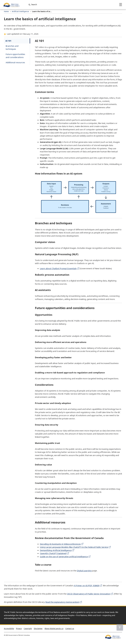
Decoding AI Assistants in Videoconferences (60, 544)
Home (6, 11)
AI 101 (8, 40)
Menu (120, 4)
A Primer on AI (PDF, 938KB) (86, 585)
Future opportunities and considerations (15, 56)
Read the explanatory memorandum (62, 602)
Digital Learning (84, 570)
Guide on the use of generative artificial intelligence (64, 556)
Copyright (28, 628)
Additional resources (15, 62)
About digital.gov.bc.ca (54, 628)
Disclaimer (38, 628)
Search (34, 4)
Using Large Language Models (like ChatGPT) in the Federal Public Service (74, 547)
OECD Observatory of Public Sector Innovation (88, 593)
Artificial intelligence (20, 11)
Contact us (69, 628)
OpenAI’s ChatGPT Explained (53, 553)
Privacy (19, 628)
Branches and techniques (12, 48)
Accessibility (9, 628)
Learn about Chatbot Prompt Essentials (58, 268)
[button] (120, 627)
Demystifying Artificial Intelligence (56, 550)
